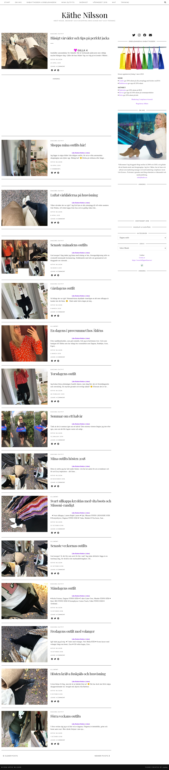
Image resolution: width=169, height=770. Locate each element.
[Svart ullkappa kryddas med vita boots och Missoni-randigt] (24, 514)
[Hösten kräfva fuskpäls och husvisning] (24, 687)
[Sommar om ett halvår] (24, 429)
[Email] (150, 35)
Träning (125, 2)
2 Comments (55, 169)
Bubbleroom (123, 83)
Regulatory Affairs (142, 103)
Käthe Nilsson (84, 15)
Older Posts (11, 756)
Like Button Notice (78, 153)
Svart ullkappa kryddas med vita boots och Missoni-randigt (80, 503)
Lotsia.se (142, 258)
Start (7, 2)
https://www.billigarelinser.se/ (142, 260)
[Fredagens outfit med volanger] (24, 644)
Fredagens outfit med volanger (72, 631)
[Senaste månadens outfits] (24, 258)
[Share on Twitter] (55, 70)
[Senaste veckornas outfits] (24, 559)
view (87, 153)
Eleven (121, 93)
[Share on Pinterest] (58, 70)
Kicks (121, 95)
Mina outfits (67, 2)
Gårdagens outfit (62, 288)
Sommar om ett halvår (66, 416)
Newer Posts (102, 756)
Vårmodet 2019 (100, 2)
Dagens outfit (57, 34)
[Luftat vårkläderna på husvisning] (24, 208)
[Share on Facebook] (52, 70)
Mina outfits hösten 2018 (67, 458)
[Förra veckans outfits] (24, 729)
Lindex (121, 81)
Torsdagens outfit (63, 373)
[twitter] (133, 35)
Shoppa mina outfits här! (68, 145)
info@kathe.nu (142, 177)
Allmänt (54, 326)
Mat (114, 2)
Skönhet (83, 2)
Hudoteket (122, 90)
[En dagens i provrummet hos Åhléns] (24, 343)
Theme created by (156, 767)
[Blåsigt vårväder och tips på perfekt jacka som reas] (24, 51)
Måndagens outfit (63, 588)
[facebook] (144, 35)
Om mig (18, 2)
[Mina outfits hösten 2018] (24, 471)
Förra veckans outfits (65, 716)
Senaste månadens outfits (68, 245)
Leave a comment (57, 66)
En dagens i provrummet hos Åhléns (76, 330)
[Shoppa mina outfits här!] (24, 158)
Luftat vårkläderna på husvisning (74, 195)
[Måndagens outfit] (24, 601)
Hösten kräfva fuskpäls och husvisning (78, 673)
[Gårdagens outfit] (24, 301)
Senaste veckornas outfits (68, 545)
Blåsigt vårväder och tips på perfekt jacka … (79, 40)
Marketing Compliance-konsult (142, 99)
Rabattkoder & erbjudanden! (42, 2)
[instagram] (139, 35)
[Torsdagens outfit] (24, 387)
